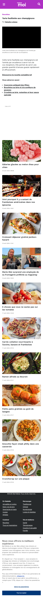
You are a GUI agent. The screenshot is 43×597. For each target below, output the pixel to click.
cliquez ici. (21, 576)
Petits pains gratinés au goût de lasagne (18, 410)
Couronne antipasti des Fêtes (16, 85)
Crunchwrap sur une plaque (15, 479)
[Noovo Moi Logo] (21, 4)
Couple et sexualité (30, 528)
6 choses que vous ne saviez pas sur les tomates (20, 308)
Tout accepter (22, 593)
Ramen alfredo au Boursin (15, 377)
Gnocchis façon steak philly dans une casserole (20, 445)
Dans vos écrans (9, 507)
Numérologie (27, 509)
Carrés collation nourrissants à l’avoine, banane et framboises (17, 343)
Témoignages (28, 525)
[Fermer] (40, 537)
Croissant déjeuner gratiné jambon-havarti (19, 238)
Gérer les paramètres (21, 587)
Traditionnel (27, 504)
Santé (25, 523)
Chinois (25, 507)
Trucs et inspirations (10, 525)
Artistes (5, 515)
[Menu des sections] (4, 4)
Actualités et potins (9, 504)
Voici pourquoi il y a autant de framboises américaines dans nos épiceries (18, 202)
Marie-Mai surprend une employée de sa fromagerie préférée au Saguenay (20, 273)
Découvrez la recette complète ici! (17, 75)
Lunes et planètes (29, 512)
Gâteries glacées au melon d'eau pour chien (20, 165)
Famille (25, 530)
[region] (21, 565)
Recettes (6, 14)
